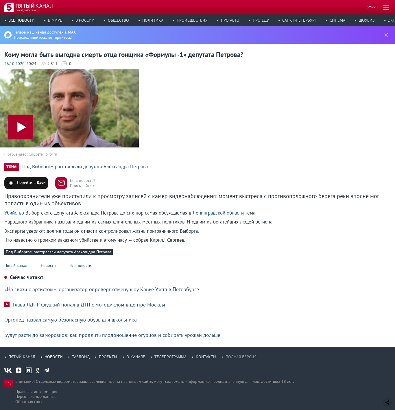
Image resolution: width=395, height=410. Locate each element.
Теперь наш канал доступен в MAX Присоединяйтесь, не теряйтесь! (45, 34)
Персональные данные (35, 396)
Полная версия (241, 356)
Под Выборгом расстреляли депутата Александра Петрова (85, 167)
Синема (337, 20)
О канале (135, 356)
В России (85, 20)
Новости (54, 356)
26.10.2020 (14, 63)
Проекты (108, 356)
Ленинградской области (218, 213)
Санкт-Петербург (299, 20)
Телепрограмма (170, 356)
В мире (55, 20)
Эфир (371, 7)
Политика (152, 20)
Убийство (14, 213)
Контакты (206, 356)
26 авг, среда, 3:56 (26, 10)
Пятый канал (21, 356)
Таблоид (81, 356)
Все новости (21, 20)
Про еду (261, 20)
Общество (118, 20)
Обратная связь (29, 401)
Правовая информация (36, 391)
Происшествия (192, 20)
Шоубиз (367, 20)
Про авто (230, 20)
